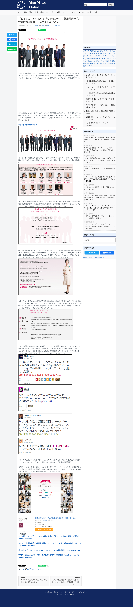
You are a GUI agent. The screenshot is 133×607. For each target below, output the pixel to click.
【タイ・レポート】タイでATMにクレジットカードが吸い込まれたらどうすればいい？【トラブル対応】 (99, 207)
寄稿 (89, 12)
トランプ (103, 61)
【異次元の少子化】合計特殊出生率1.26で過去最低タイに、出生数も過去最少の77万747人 (99, 138)
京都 (107, 61)
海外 (53, 12)
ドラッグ (92, 56)
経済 (25, 12)
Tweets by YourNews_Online (93, 257)
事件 (47, 12)
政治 (19, 12)
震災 (106, 53)
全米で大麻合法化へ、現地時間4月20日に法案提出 (100, 112)
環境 (36, 12)
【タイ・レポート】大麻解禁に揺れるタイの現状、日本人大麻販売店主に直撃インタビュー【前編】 (99, 178)
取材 (96, 12)
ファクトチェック (70, 12)
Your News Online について (53, 592)
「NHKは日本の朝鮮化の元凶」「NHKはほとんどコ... (100, 82)
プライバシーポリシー (70, 592)
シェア (13, 39)
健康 (103, 59)
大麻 (107, 51)
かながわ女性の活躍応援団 (27, 125)
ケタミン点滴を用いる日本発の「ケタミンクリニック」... (100, 76)
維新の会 (86, 63)
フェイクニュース (89, 61)
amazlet (45, 520)
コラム (82, 12)
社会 (42, 12)
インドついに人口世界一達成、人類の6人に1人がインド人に (99, 187)
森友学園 (93, 59)
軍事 (91, 63)
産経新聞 (110, 63)
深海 (36, 25)
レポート (96, 63)
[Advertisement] (49, 94)
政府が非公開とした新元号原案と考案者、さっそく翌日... (100, 100)
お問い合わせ (82, 592)
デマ (97, 61)
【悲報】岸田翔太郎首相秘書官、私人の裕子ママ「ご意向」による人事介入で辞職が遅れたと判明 (99, 159)
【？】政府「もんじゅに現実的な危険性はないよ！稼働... (100, 94)
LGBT (99, 59)
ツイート (13, 34)
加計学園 (103, 63)
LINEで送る (13, 49)
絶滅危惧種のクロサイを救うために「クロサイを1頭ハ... (100, 118)
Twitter (89, 66)
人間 (93, 53)
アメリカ (99, 56)
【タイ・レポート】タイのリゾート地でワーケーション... (100, 88)
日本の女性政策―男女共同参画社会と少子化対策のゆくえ (55, 518)
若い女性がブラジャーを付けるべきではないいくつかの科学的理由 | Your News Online (49, 550)
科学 (58, 12)
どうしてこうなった (54, 25)
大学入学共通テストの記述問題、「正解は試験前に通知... (100, 106)
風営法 (101, 53)
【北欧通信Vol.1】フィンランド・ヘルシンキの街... (100, 124)
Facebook (108, 252)
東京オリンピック (98, 51)
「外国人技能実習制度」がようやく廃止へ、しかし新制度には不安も (99, 216)
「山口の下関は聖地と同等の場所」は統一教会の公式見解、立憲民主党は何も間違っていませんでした (99, 196)
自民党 (112, 61)
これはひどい (111, 59)
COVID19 (87, 51)
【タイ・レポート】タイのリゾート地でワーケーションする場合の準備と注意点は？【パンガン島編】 (99, 225)
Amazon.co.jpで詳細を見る (44, 529)
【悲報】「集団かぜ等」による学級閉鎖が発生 (99, 168)
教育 (97, 53)
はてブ (13, 44)
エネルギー (87, 53)
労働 (30, 12)
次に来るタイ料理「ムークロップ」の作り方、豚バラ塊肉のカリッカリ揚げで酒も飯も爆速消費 (99, 149)
